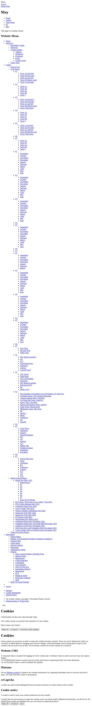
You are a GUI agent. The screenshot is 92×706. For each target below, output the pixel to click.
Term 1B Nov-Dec (27, 76)
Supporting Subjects (23, 569)
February (23, 164)
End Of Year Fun (26, 459)
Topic (22, 461)
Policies (13, 552)
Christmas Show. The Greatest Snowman (35, 396)
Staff (17, 580)
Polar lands (24, 376)
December (24, 160)
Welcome (14, 48)
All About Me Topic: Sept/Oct (31, 400)
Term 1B (23, 89)
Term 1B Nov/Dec (27, 102)
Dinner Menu (16, 537)
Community (19, 563)
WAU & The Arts (22, 567)
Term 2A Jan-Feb (26, 78)
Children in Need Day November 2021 (30, 526)
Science (23, 441)
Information (10, 534)
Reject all (5, 629)
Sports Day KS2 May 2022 (25, 513)
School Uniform (17, 545)
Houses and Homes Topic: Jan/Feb (33, 405)
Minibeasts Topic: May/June (30, 409)
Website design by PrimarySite (17, 601)
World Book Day (26, 363)
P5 (16, 123)
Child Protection (21, 560)
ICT (21, 361)
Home (8, 18)
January (23, 162)
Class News (24, 428)
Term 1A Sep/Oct (26, 125)
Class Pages (10, 22)
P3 (16, 97)
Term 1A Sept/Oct (27, 99)
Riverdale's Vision (17, 45)
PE (21, 387)
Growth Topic (25, 370)
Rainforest (24, 450)
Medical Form (20, 556)
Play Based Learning (28, 357)
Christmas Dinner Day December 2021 (30, 521)
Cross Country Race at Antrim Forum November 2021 (36, 530)
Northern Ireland (26, 448)
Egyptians (24, 452)
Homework (19, 571)
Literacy (23, 368)
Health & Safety (21, 576)
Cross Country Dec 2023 (24, 508)
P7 (16, 138)
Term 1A (23, 86)
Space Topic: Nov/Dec (28, 402)
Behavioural (20, 558)
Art (21, 359)
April (22, 169)
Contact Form (20, 61)
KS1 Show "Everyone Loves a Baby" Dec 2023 (33, 502)
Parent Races (25, 483)
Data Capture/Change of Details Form (29, 554)
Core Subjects (20, 565)
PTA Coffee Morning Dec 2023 (27, 504)
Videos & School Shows (20, 532)
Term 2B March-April (28, 80)
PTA (17, 573)
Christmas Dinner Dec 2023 (26, 506)
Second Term (25, 351)
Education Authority (23, 578)
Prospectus (15, 547)
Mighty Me (24, 446)
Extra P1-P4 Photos (27, 500)
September (24, 154)
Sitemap (9, 590)
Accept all (14, 629)
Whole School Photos (19, 478)
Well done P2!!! (26, 385)
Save (22, 704)
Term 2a (23, 117)
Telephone (19, 54)
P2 (7, 25)
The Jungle (24, 374)
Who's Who (15, 63)
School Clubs (16, 541)
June (22, 173)
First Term (24, 348)
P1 (16, 71)
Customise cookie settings (29, 629)
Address (18, 52)
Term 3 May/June (26, 108)
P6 (16, 136)
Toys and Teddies (26, 379)
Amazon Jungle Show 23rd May (32, 398)
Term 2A (23, 91)
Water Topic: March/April (30, 407)
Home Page (5, 6)
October (23, 156)
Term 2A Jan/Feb (26, 104)
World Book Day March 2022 (26, 519)
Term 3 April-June (27, 82)
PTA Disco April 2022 (23, 517)
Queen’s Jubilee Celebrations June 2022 (30, 511)
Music (22, 415)
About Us (9, 43)
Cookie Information (13, 593)
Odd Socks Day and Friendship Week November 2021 (36, 528)
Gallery (8, 20)
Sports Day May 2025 (23, 480)
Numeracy (24, 366)
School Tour (15, 67)
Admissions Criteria (18, 550)
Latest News (15, 543)
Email (17, 58)
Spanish (23, 422)
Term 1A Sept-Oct (27, 73)
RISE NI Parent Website (20, 582)
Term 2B (23, 93)
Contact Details (16, 50)
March (22, 167)
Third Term (24, 353)
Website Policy (11, 595)
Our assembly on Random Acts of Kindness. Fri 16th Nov (42, 394)
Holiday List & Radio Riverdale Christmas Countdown (31, 539)
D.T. (22, 476)
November (24, 158)
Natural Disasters (26, 435)
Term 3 (23, 95)
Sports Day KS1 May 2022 (25, 515)
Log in (3, 4)
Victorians (24, 463)
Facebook (19, 56)
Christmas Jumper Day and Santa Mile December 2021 (36, 524)
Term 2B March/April (28, 106)
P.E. (21, 437)
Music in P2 (24, 389)
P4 (16, 110)
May (7, 27)
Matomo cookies (13, 672)
